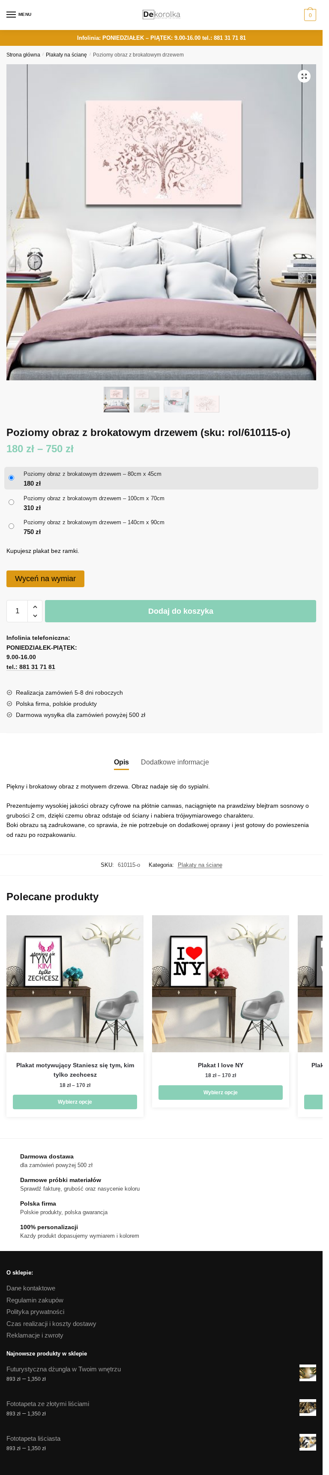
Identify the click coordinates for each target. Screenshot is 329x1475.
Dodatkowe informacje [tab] (175, 762)
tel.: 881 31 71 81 (224, 38)
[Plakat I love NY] (220, 983)
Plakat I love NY (220, 1065)
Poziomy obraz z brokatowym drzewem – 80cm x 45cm (93, 474)
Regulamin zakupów (34, 1300)
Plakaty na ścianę (66, 55)
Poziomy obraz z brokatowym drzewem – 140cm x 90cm (94, 522)
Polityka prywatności (35, 1311)
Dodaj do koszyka (180, 611)
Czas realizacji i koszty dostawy (51, 1323)
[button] (304, 76)
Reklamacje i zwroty (34, 1335)
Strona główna (23, 55)
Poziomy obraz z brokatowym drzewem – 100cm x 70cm (94, 498)
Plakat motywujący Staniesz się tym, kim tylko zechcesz (75, 1070)
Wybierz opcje (75, 1102)
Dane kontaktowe (30, 1288)
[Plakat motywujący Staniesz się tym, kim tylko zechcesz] (75, 983)
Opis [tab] (121, 762)
